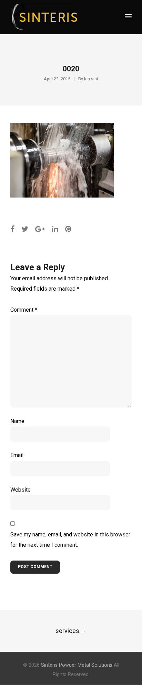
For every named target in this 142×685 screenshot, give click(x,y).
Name (17, 421)
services (71, 630)
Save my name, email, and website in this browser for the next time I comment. (70, 539)
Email (16, 455)
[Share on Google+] (40, 229)
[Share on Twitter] (24, 229)
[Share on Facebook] (12, 229)
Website (20, 489)
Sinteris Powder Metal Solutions (76, 665)
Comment (23, 309)
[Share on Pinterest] (68, 229)
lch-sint (91, 78)
